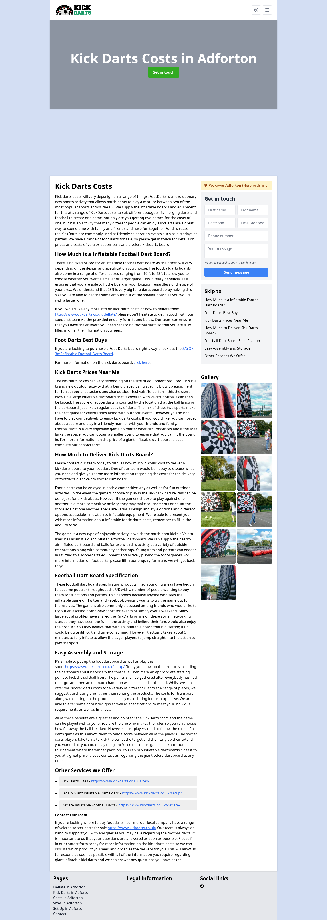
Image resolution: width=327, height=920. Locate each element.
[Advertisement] (183, 142)
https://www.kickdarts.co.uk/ (132, 827)
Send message (236, 272)
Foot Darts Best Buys (221, 312)
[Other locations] (256, 10)
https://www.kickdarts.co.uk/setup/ (95, 666)
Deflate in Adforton (69, 887)
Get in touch (164, 72)
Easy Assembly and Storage (227, 348)
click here (142, 362)
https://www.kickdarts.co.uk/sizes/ (120, 781)
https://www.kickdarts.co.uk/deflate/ (86, 314)
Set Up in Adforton (69, 908)
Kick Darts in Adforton (72, 892)
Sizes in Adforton (67, 903)
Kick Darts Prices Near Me (226, 320)
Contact (59, 913)
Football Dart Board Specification (232, 340)
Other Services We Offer (224, 355)
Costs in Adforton (68, 897)
